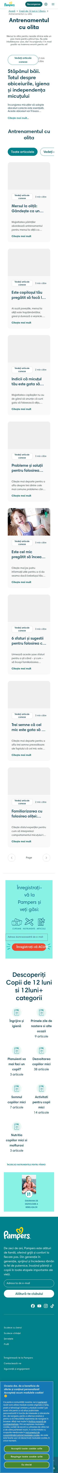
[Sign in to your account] (45, 4)
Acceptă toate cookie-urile (26, 1449)
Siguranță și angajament (16, 1369)
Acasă (12, 11)
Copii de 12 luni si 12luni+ (32, 11)
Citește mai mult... (18, 118)
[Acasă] (9, 4)
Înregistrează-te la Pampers (18, 1358)
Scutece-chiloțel (12, 1333)
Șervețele (8, 1339)
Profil (6, 1344)
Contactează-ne (12, 1364)
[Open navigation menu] (53, 4)
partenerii (42, 1402)
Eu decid (27, 1465)
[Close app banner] (53, 1461)
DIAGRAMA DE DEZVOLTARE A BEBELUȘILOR (31, 1204)
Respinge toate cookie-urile (27, 1457)
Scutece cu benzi (13, 1328)
